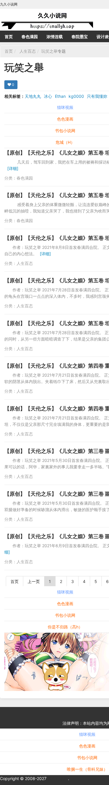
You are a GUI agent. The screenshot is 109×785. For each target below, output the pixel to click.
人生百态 (27, 51)
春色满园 (30, 36)
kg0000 (76, 96)
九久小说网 (58, 778)
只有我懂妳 (97, 96)
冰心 (48, 96)
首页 (9, 36)
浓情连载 (55, 36)
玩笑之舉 (49, 51)
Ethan (60, 96)
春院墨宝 (80, 36)
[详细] (12, 168)
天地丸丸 (33, 96)
